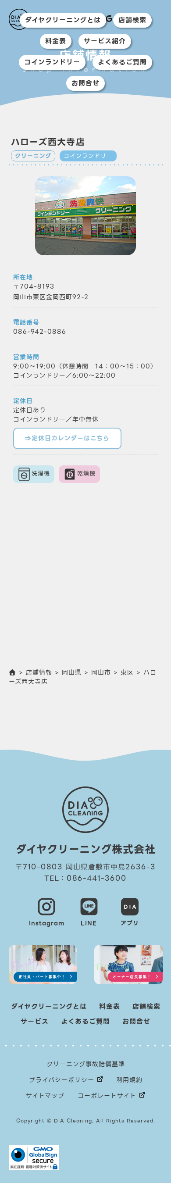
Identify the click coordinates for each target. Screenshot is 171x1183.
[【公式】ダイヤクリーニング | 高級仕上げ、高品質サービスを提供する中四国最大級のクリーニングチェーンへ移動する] (13, 672)
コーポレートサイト (107, 1096)
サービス (35, 1021)
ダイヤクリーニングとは (63, 20)
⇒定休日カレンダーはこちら (67, 438)
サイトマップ (45, 1096)
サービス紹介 (105, 41)
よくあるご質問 (122, 62)
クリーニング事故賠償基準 (85, 1064)
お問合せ (85, 83)
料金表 (55, 41)
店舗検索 (132, 20)
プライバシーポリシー (61, 1080)
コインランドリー (52, 62)
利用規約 (129, 1080)
